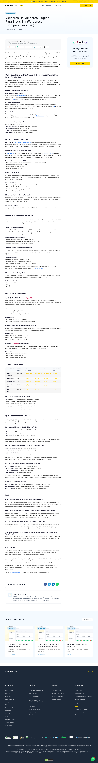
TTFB (13, 99)
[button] (45, 584)
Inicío (42, 5)
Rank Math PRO (11, 153)
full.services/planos (37, 268)
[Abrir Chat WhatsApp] (93, 759)
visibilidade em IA (11, 628)
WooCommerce (40, 116)
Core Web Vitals (21, 95)
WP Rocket (18, 142)
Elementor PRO (27, 142)
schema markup (48, 153)
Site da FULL (58, 5)
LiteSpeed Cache (29, 298)
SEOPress (15, 344)
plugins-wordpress (10, 13)
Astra (53, 106)
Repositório (49, 5)
